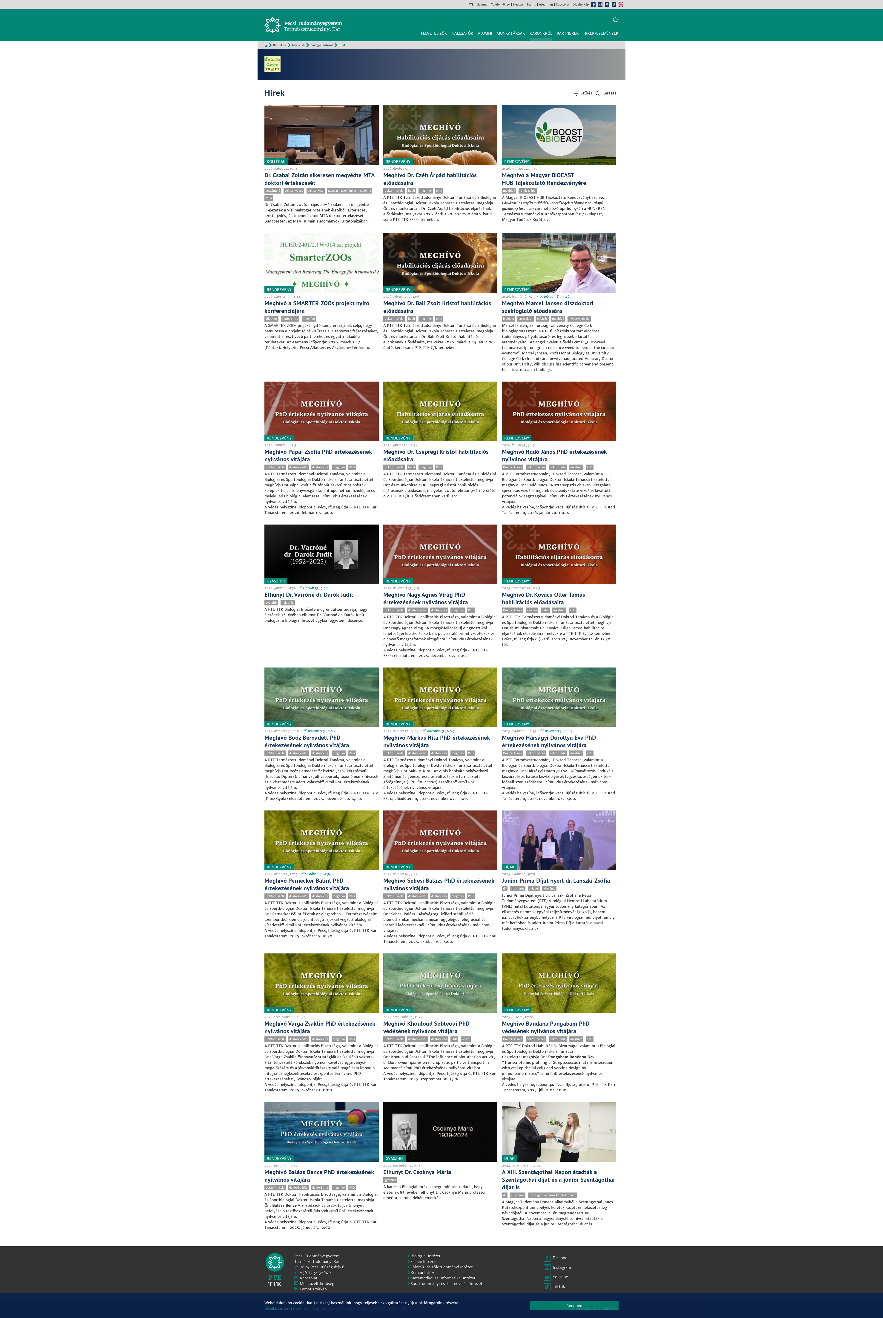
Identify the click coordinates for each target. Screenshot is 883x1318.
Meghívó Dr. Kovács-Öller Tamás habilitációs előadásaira (543, 598)
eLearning (546, 4)
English (621, 4)
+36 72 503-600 (315, 1272)
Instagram (600, 4)
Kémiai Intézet (424, 1272)
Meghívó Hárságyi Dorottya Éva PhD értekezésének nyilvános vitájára (549, 741)
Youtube (607, 4)
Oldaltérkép (581, 4)
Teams (531, 4)
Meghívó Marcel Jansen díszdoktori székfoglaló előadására (547, 306)
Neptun (518, 4)
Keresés (616, 20)
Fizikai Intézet (423, 1261)
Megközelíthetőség (317, 1283)
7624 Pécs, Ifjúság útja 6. (323, 1267)
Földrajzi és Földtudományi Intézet (442, 1267)
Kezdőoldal (266, 45)
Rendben (574, 1305)
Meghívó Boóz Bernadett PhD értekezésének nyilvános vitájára (306, 741)
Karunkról (280, 45)
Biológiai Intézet (321, 45)
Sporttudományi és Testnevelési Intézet (446, 1283)
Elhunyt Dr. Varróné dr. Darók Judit (308, 594)
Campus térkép (313, 1289)
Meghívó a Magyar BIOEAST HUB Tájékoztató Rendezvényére (544, 178)
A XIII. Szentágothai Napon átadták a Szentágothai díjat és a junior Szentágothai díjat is (558, 1179)
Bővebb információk (282, 1308)
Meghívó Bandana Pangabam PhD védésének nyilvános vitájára (546, 1027)
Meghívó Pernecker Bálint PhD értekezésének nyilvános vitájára (306, 884)
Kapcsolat (562, 4)
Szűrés (586, 93)
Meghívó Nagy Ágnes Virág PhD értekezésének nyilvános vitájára (425, 598)
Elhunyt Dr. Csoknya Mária (417, 1172)
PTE (470, 4)
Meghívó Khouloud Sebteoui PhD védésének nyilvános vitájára (426, 1027)
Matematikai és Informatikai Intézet (443, 1278)
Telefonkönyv (500, 4)
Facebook (593, 4)
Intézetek (298, 45)
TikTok (614, 4)
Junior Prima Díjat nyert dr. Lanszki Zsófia (556, 880)
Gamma (482, 4)
